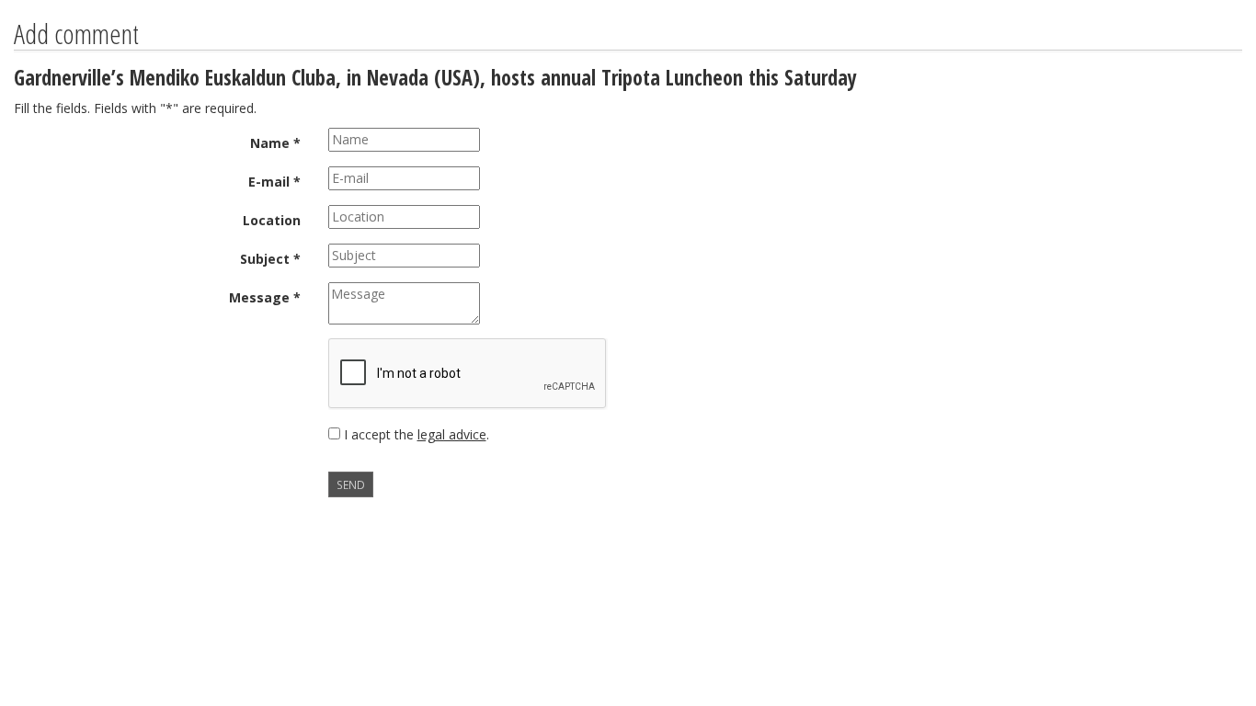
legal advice (451, 434)
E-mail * (274, 181)
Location (272, 220)
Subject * (270, 259)
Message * (265, 297)
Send (351, 484)
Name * (275, 143)
